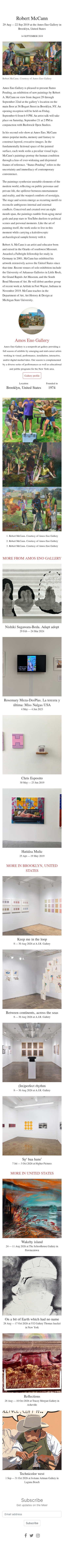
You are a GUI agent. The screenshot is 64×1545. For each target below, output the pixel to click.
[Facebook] (25, 1535)
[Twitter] (31, 1535)
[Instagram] (38, 1535)
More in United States (32, 1173)
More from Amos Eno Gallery (32, 558)
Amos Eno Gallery (32, 340)
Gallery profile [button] (32, 375)
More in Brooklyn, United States (32, 868)
